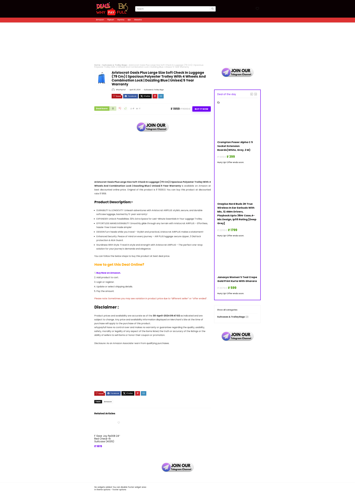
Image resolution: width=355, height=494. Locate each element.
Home (97, 65)
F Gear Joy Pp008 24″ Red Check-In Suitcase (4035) (107, 438)
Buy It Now (201, 109)
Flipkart (110, 19)
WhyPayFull (120, 89)
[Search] (212, 9)
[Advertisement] (177, 41)
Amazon (100, 19)
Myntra (120, 19)
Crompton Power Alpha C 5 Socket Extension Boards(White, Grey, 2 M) (235, 146)
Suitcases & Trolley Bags (114, 65)
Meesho (138, 19)
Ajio (129, 19)
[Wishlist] (257, 9)
